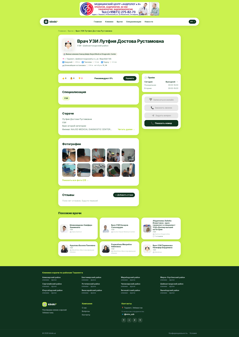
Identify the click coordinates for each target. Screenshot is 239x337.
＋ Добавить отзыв (124, 195)
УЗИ (66, 98)
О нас (84, 308)
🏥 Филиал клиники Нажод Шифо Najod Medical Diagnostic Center (89, 54)
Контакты (86, 315)
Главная (98, 21)
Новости (149, 21)
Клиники (109, 21)
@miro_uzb (129, 314)
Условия (193, 333)
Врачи (120, 21)
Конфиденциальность (178, 333)
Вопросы (86, 311)
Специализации (133, 21)
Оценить (130, 78)
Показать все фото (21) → (75, 180)
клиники (45, 280)
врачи (54, 280)
